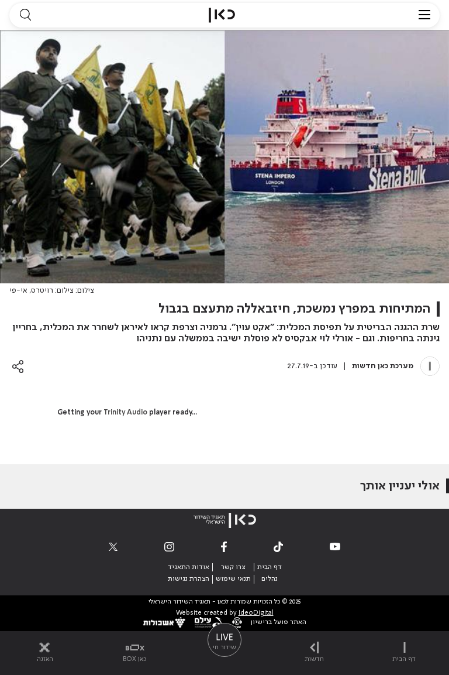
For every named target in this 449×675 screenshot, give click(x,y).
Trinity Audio (125, 412)
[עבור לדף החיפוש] (25, 15)
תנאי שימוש (233, 579)
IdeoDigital (256, 613)
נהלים (269, 579)
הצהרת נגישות (188, 579)
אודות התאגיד (188, 567)
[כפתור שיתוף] (17, 366)
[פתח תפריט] (424, 15)
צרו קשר (233, 567)
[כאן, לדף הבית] (221, 15)
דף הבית (269, 567)
